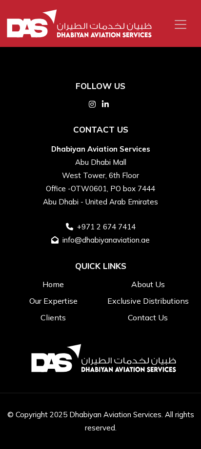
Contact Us (148, 317)
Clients (53, 317)
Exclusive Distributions (148, 301)
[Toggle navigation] (180, 24)
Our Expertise (53, 301)
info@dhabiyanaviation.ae (106, 240)
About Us (148, 284)
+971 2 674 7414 (106, 226)
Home (53, 284)
